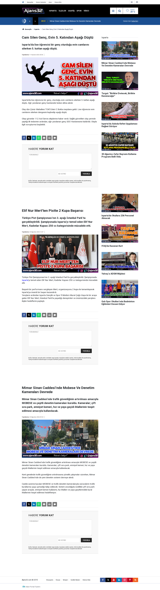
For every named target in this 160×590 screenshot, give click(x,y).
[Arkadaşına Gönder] (44, 138)
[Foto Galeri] (137, 2)
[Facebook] (24, 138)
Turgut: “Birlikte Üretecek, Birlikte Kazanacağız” (67, 21)
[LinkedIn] (34, 138)
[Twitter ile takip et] (108, 580)
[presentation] (29, 21)
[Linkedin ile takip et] (119, 580)
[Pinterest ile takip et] (130, 580)
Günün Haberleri (41, 2)
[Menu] (113, 11)
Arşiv (50, 2)
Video (86, 11)
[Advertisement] (11, 57)
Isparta (53, 11)
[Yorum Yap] (55, 138)
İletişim (65, 580)
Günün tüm (130, 21)
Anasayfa (27, 29)
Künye (58, 580)
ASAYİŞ (71, 11)
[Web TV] (132, 2)
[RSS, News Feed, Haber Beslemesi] (135, 580)
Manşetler (30, 2)
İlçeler (62, 11)
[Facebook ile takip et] (102, 580)
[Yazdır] (49, 138)
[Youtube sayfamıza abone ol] (113, 580)
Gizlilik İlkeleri (75, 580)
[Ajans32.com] (33, 11)
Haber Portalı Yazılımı (33, 587)
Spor (79, 11)
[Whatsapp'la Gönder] (39, 138)
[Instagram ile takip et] (124, 580)
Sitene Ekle (58, 2)
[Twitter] (29, 138)
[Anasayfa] (23, 2)
